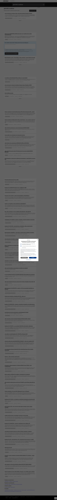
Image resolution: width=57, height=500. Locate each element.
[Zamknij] (37, 240)
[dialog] (28, 250)
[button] (28, 247)
